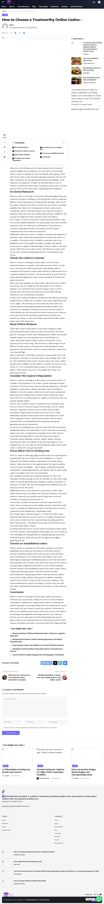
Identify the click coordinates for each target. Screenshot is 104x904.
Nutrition (17, 864)
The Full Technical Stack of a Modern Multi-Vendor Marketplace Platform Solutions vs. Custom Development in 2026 (56, 871)
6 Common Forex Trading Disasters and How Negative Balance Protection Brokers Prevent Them (92, 47)
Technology (17, 874)
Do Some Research (21, 147)
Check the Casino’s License (25, 151)
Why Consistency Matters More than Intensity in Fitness (34, 852)
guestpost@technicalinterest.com (85, 109)
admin (11, 25)
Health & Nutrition (89, 83)
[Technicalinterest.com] (10, 2)
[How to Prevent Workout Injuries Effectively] (7, 883)
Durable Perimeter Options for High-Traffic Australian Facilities (50, 772)
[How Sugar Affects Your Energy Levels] (7, 864)
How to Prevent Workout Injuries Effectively (30, 881)
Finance (85, 54)
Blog (4, 15)
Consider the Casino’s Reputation (21, 159)
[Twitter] (97, 894)
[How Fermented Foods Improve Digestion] (76, 80)
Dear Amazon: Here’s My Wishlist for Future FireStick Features (38, 645)
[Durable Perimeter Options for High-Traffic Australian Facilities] (52, 757)
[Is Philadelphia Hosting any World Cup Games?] (17, 757)
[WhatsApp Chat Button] (99, 899)
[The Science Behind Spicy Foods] (76, 61)
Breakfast (86, 73)
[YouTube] (100, 894)
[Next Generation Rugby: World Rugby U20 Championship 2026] (86, 757)
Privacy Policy (32, 900)
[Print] (24, 33)
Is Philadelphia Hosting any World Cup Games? (16, 770)
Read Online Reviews (22, 155)
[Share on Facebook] (11, 33)
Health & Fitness (19, 855)
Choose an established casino (53, 153)
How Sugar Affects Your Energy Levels (28, 861)
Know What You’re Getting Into (51, 148)
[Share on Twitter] (15, 33)
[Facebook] (95, 894)
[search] (90, 2)
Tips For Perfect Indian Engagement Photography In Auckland (38, 655)
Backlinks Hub (44, 778)
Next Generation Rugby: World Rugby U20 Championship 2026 (83, 772)
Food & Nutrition (88, 63)
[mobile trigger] (3, 2)
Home (4, 11)
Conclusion (46, 157)
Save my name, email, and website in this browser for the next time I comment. (31, 728)
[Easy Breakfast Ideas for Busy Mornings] (76, 71)
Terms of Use (44, 900)
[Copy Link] (20, 33)
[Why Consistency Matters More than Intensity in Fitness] (7, 854)
